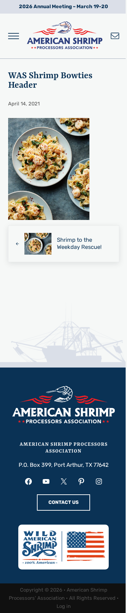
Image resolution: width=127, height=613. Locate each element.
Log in (64, 606)
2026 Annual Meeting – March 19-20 (63, 6)
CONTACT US (63, 502)
